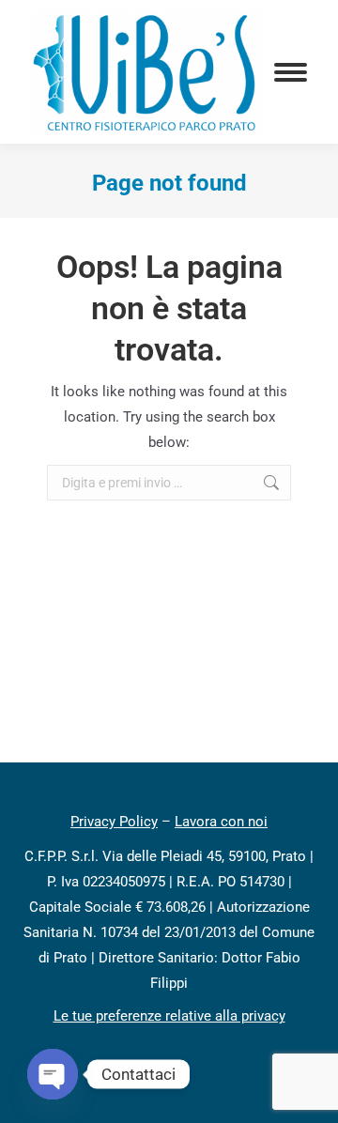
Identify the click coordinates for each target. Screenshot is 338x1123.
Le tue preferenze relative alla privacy (169, 1016)
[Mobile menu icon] (290, 72)
